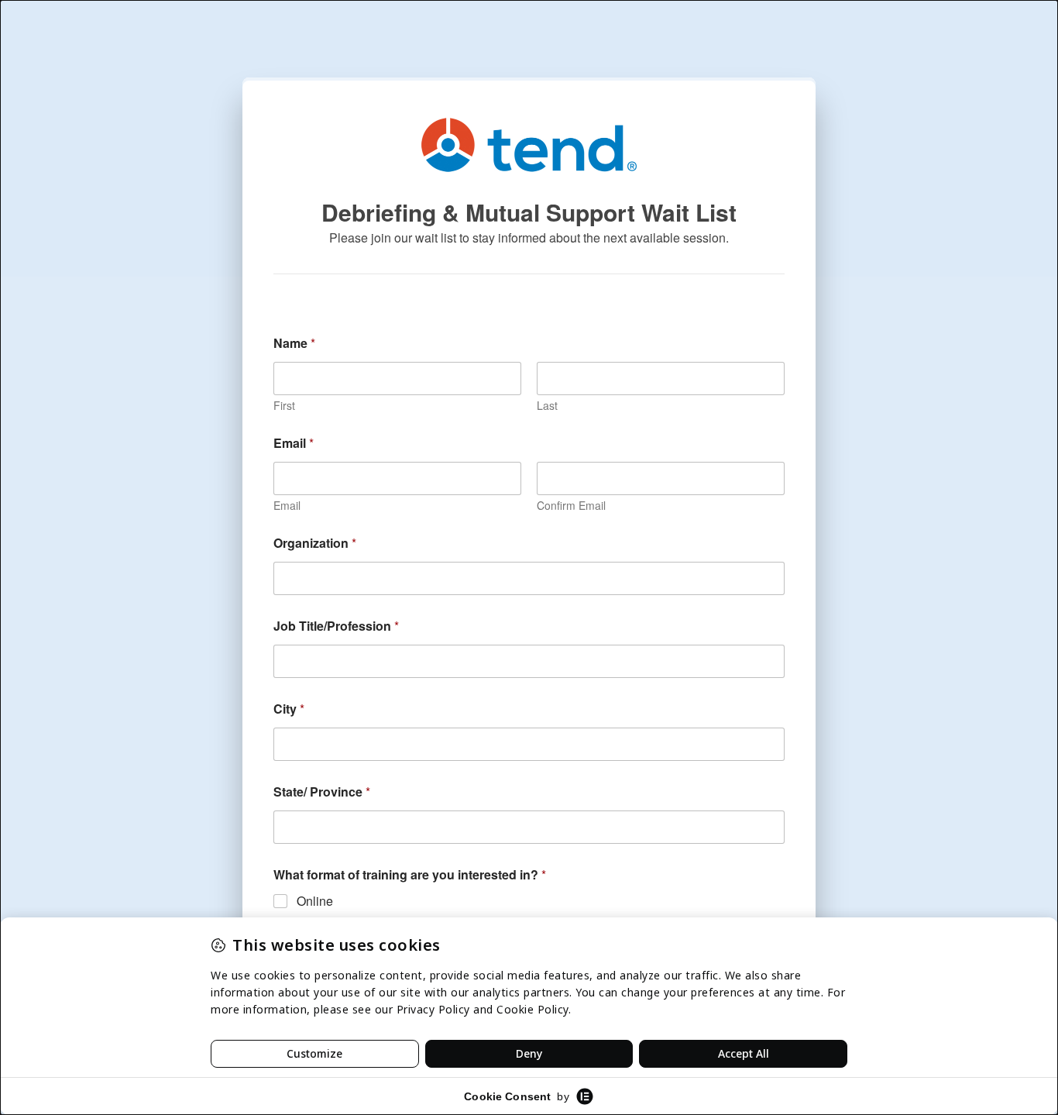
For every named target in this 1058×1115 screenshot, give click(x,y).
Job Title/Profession (336, 625)
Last (547, 405)
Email (287, 505)
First (284, 405)
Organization (314, 542)
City (288, 708)
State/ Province (321, 791)
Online (315, 901)
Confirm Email (571, 505)
